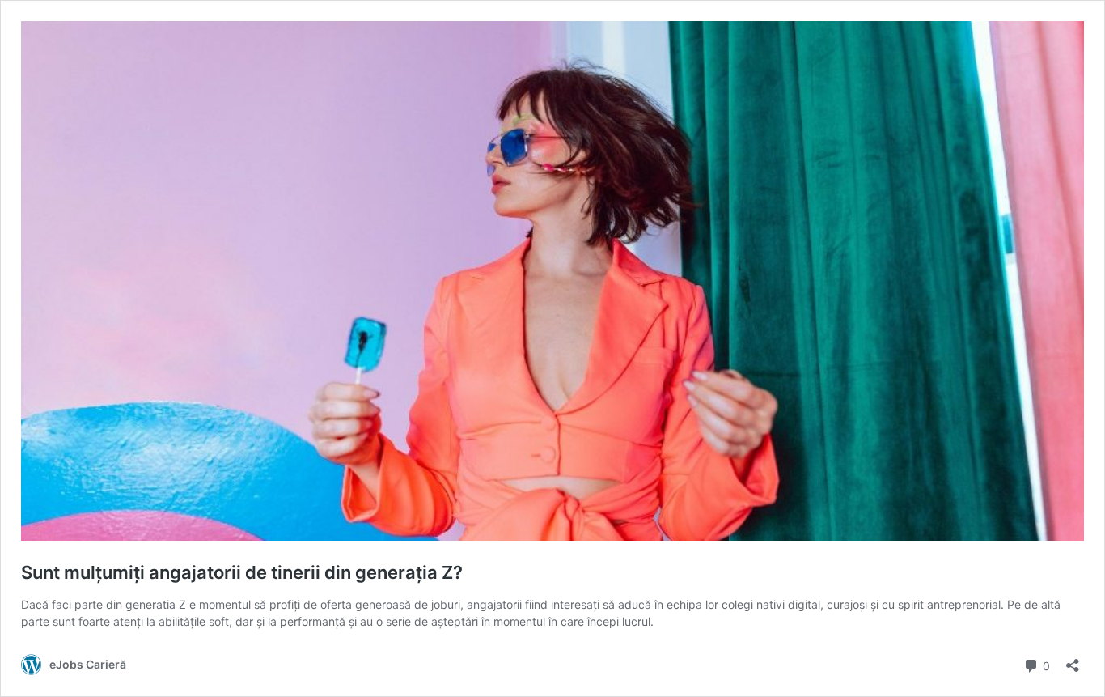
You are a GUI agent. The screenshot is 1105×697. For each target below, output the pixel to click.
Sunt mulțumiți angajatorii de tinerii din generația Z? (242, 572)
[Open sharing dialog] (1072, 660)
